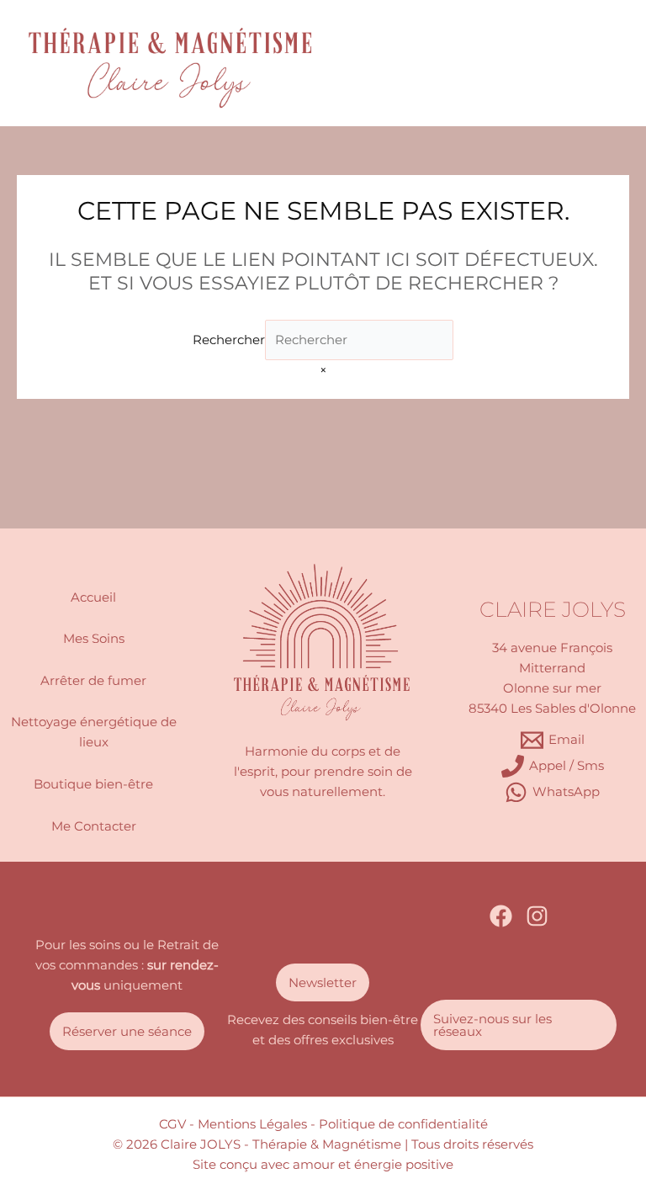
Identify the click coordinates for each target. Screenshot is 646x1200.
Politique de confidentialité (403, 1124)
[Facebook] (501, 916)
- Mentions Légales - (252, 1124)
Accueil (93, 597)
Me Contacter (93, 826)
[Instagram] (537, 916)
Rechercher (229, 340)
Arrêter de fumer (93, 680)
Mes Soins (93, 638)
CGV (172, 1124)
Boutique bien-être (93, 784)
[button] (127, 1031)
